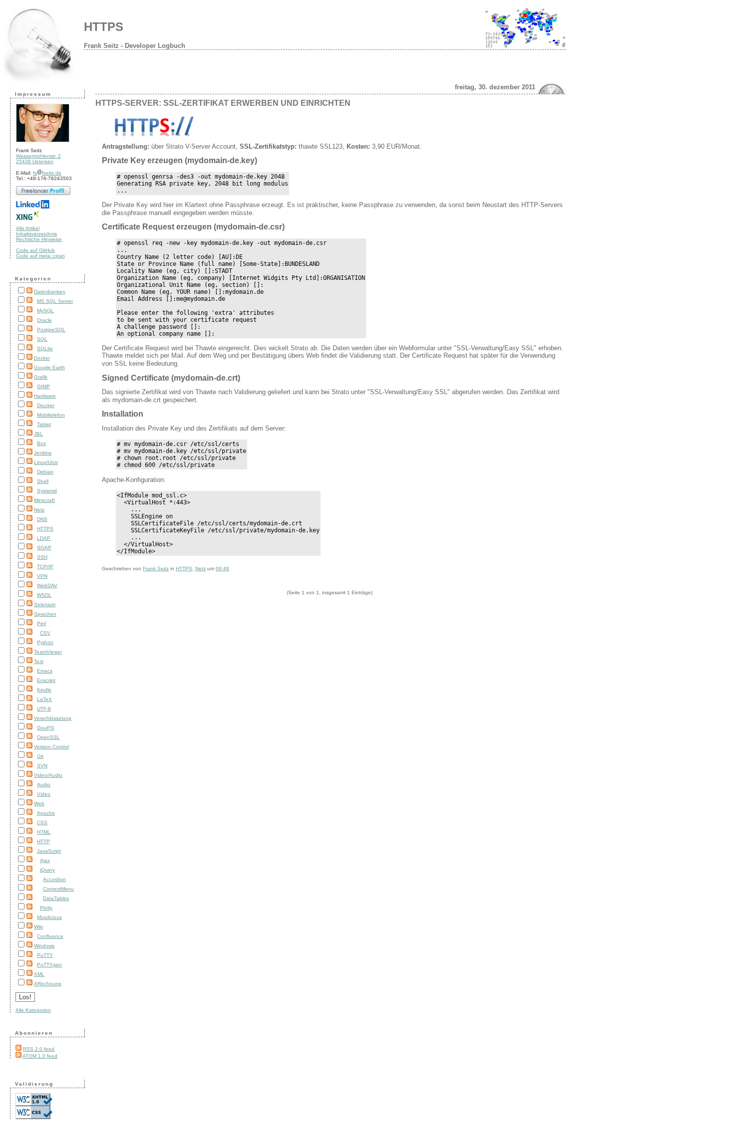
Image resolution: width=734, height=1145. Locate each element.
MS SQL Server (55, 301)
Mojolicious (49, 917)
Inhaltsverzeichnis (36, 233)
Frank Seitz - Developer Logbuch (134, 45)
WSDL (44, 595)
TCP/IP (45, 566)
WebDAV (47, 585)
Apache (46, 813)
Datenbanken (49, 291)
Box (41, 443)
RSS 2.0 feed (38, 1049)
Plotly (46, 908)
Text (38, 661)
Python (45, 642)
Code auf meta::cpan (40, 255)
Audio (43, 784)
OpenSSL (48, 737)
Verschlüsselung (52, 718)
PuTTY (45, 955)
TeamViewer (48, 652)
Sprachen (45, 614)
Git (40, 756)
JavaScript (49, 851)
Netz (39, 509)
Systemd (47, 490)
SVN (42, 765)
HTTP (43, 841)
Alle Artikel (27, 228)
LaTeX (44, 699)
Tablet (44, 424)
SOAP (44, 547)
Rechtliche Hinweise (39, 239)
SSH (42, 557)
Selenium (44, 604)
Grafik (40, 377)
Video (43, 794)
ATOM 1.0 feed (39, 1056)
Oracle (44, 320)
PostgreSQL (51, 329)
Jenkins (42, 453)
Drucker (45, 405)
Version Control (51, 746)
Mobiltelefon (51, 415)
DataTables (56, 898)
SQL (42, 339)
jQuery (47, 870)
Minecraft (44, 500)
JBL (38, 434)
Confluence (50, 936)
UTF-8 (44, 708)
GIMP (43, 386)
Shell (42, 481)
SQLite (45, 348)
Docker (42, 358)
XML (39, 974)
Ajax (45, 860)
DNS (42, 519)
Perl (41, 623)
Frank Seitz (156, 568)
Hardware (45, 396)
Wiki (38, 926)
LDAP (43, 538)
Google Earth (49, 367)
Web (39, 803)
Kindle (44, 689)
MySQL (45, 310)
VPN (42, 576)
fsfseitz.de (47, 173)
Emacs (44, 671)
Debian (45, 471)
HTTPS (103, 26)
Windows (44, 945)
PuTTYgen (49, 964)
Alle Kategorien (33, 1010)
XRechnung (47, 983)
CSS (42, 822)
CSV (45, 633)
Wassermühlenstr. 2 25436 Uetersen (38, 158)
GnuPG (45, 727)
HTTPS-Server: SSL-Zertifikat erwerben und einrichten (223, 103)
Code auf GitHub (35, 250)
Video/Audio (48, 775)
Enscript (46, 680)
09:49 (222, 568)
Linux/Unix (46, 462)
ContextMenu (58, 889)
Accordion (54, 879)
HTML (43, 832)
